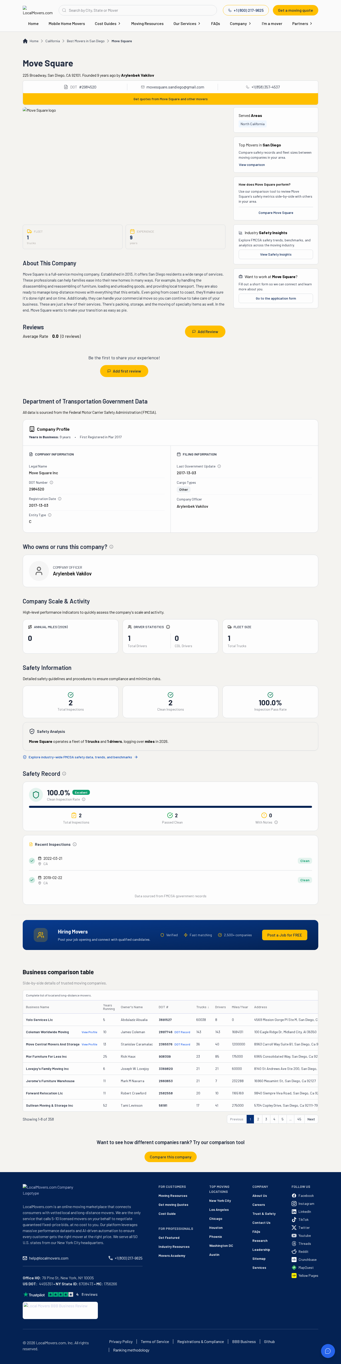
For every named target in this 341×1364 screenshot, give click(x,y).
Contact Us (261, 1222)
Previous (236, 1119)
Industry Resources (174, 1246)
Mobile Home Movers (67, 23)
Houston (216, 1227)
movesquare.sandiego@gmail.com (175, 86)
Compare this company (170, 1156)
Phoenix (215, 1236)
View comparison (252, 164)
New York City (220, 1200)
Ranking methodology (131, 1350)
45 (299, 1119)
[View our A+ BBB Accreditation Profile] (60, 1310)
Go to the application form (276, 298)
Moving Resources (147, 23)
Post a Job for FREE (284, 934)
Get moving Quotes (173, 1204)
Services (259, 1267)
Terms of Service (155, 1341)
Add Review (208, 331)
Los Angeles (219, 1209)
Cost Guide (167, 1213)
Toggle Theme (11, 1361)
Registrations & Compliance (200, 1341)
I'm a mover (272, 23)
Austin (214, 1254)
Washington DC (221, 1245)
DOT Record (182, 1032)
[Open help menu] (328, 1351)
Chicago (215, 1218)
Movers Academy (172, 1255)
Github (269, 1341)
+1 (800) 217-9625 (249, 10)
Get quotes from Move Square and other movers (171, 99)
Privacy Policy (121, 1341)
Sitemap (259, 1258)
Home (33, 23)
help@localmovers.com (48, 1258)
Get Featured (169, 1237)
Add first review (127, 371)
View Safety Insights (276, 254)
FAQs (215, 23)
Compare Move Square (276, 212)
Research (260, 1240)
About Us (259, 1195)
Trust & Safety (264, 1213)
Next (311, 1119)
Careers (258, 1204)
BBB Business (244, 1341)
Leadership (261, 1249)
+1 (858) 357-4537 (265, 86)
